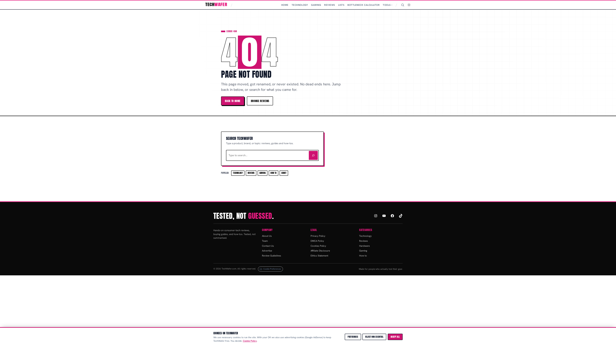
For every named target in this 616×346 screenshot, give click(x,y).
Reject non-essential (374, 336)
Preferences (353, 336)
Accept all (395, 336)
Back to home (232, 101)
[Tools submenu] (391, 4)
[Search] (402, 5)
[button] (409, 5)
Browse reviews (260, 101)
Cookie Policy (250, 340)
